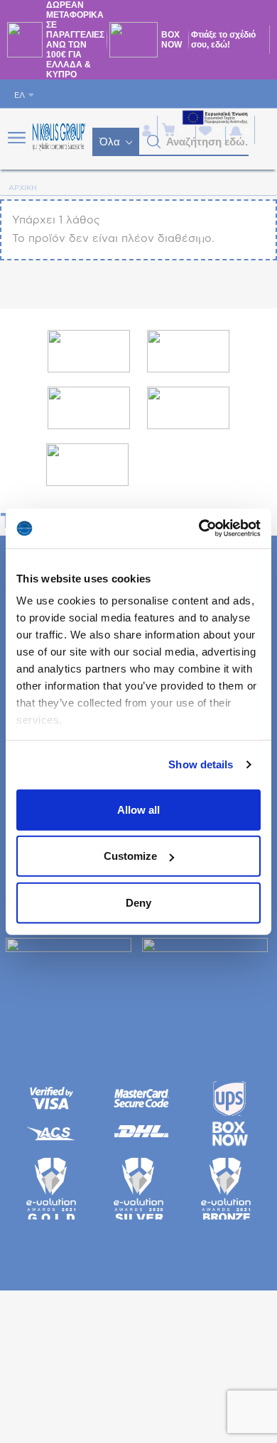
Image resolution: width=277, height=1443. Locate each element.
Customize (130, 856)
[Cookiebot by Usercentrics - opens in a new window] (199, 528)
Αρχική (23, 188)
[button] (154, 142)
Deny (138, 902)
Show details (200, 764)
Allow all (138, 809)
